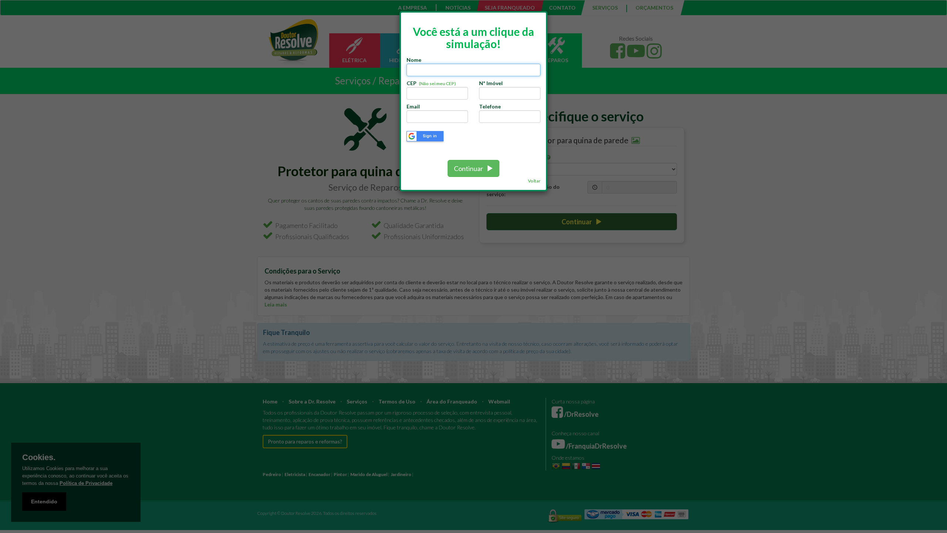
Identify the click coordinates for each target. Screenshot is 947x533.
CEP (431, 83)
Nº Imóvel (491, 83)
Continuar (470, 168)
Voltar (534, 181)
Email (413, 106)
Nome (414, 60)
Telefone (490, 106)
